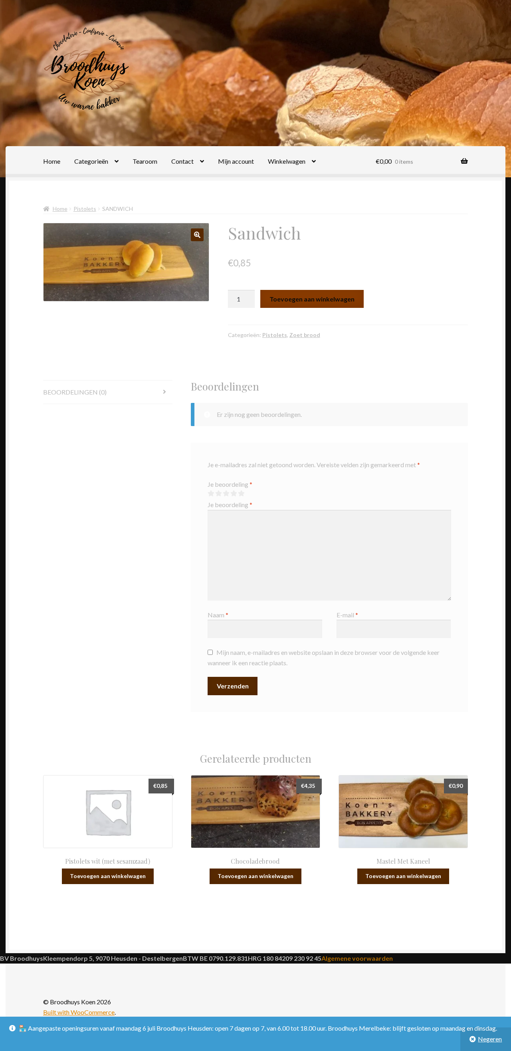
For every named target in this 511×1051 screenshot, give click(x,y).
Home (51, 161)
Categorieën (91, 161)
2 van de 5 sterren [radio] (218, 493)
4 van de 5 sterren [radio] (233, 493)
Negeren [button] (490, 1039)
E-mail (347, 615)
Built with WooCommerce (79, 1012)
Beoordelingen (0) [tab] (75, 392)
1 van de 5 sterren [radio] (211, 493)
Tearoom (145, 161)
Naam (218, 615)
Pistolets (84, 208)
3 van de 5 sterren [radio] (226, 493)
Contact (182, 161)
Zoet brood (304, 334)
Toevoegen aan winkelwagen (312, 299)
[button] (197, 234)
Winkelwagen (286, 161)
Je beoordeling (230, 484)
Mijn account (236, 161)
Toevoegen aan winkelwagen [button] (108, 876)
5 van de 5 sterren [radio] (241, 493)
